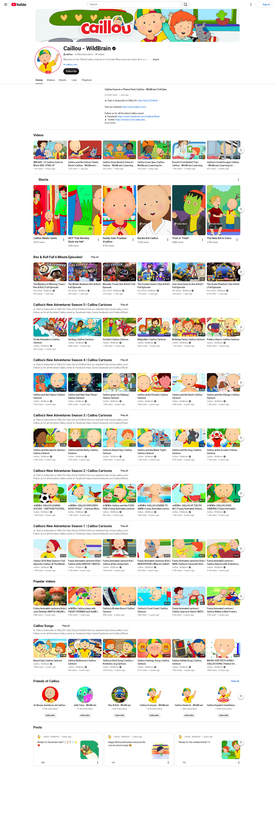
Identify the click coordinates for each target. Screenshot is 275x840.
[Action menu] (97, 762)
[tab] (39, 80)
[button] (48, 60)
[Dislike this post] (48, 762)
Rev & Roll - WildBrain (42, 291)
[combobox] (135, 4)
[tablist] (137, 80)
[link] (68, 750)
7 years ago (66, 737)
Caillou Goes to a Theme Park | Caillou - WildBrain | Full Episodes (137, 89)
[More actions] (238, 179)
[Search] (185, 4)
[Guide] (6, 4)
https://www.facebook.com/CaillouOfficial (138, 116)
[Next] (241, 150)
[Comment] (91, 762)
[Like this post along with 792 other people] (180, 762)
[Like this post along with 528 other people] (38, 762)
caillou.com (71, 64)
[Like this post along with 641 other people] (109, 762)
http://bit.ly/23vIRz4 (148, 100)
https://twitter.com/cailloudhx (130, 119)
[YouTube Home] (18, 4)
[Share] (83, 762)
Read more (110, 123)
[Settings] (251, 4)
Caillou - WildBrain (41, 346)
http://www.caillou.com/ (134, 107)
